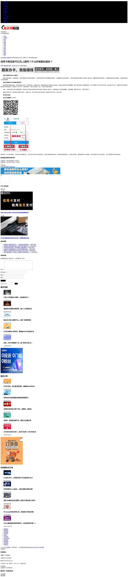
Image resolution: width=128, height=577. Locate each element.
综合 (5, 47)
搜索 (16, 283)
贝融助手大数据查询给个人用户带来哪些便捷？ (16, 249)
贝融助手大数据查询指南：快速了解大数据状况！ (17, 246)
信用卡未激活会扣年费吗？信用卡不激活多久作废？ (20, 500)
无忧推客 (6, 6)
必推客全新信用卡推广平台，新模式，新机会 (18, 409)
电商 (5, 44)
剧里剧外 (6, 22)
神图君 (5, 9)
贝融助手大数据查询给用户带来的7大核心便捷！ (16, 250)
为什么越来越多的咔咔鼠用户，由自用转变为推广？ (20, 523)
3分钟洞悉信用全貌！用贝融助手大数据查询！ (16, 247)
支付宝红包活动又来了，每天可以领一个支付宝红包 (20, 432)
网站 (2, 277)
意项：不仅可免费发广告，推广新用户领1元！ (18, 343)
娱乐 (5, 40)
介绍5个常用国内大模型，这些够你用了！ (17, 297)
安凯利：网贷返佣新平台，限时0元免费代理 (17, 420)
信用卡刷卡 (6, 166)
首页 (5, 36)
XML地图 (41, 547)
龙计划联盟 (4, 57)
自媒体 (5, 37)
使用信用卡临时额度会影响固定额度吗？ (16, 397)
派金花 (5, 5)
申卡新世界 (6, 16)
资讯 (5, 50)
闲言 (5, 55)
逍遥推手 (6, 19)
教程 (5, 48)
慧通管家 (6, 11)
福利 (5, 42)
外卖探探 (6, 3)
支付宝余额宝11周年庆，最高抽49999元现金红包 (19, 331)
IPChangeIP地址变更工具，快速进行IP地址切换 (19, 512)
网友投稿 (6, 65)
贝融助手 (6, 2)
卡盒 (5, 14)
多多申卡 (6, 12)
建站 (5, 51)
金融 (5, 53)
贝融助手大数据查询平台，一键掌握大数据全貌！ (17, 244)
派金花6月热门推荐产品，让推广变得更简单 (17, 320)
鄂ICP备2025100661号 (32, 547)
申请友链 (6, 543)
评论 (2, 269)
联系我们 (6, 544)
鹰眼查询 (6, 17)
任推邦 (5, 8)
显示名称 (3, 272)
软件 (5, 39)
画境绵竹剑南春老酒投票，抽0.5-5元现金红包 (18, 308)
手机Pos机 (12, 166)
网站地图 (6, 541)
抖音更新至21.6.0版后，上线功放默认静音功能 (18, 489)
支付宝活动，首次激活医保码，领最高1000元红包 (19, 386)
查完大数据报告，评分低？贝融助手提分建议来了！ (17, 252)
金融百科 (9, 57)
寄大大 (5, 20)
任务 (5, 45)
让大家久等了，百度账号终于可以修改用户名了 (18, 477)
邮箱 (2, 275)
